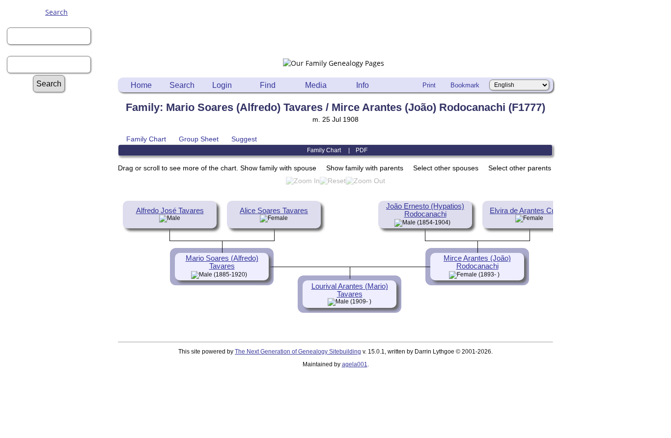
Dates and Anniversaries (61, 389)
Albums (61, 268)
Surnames (61, 109)
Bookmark (464, 85)
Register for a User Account (61, 137)
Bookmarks (61, 398)
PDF (361, 150)
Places (61, 351)
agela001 (354, 364)
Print (429, 85)
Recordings (61, 296)
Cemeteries (61, 333)
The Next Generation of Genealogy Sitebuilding (298, 351)
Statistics (61, 221)
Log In (61, 128)
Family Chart (146, 139)
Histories (61, 174)
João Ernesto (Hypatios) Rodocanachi (425, 210)
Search (56, 12)
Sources (61, 212)
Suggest (244, 139)
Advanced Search (61, 100)
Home (141, 85)
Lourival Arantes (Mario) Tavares (349, 290)
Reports (61, 193)
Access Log (61, 379)
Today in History (61, 230)
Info (362, 85)
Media (316, 85)
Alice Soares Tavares (274, 211)
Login (222, 85)
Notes (61, 184)
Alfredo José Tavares (170, 211)
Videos (61, 305)
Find (268, 85)
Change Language (61, 407)
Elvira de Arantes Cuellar (529, 211)
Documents (61, 277)
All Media (61, 258)
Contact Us (61, 417)
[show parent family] (454, 222)
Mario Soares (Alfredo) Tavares (222, 262)
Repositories (61, 202)
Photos (61, 286)
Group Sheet (199, 139)
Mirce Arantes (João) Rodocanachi (477, 262)
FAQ (61, 165)
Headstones (61, 342)
